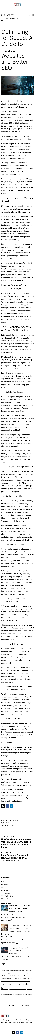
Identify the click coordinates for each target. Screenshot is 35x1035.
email (10, 973)
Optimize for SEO (26, 978)
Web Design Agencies (17, 994)
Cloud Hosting (29, 968)
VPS (32, 992)
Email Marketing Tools (16, 973)
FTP (2, 881)
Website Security (7, 899)
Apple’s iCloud (12, 968)
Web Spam (25, 994)
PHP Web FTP (8, 15)
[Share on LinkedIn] (11, 806)
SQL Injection (8, 992)
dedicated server (22, 970)
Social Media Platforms (21, 988)
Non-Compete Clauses (17, 978)
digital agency (29, 970)
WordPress (30, 994)
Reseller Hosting (4, 984)
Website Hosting (7, 896)
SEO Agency (11, 984)
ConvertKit (3, 970)
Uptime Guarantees (21, 992)
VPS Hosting (4, 994)
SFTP (23, 984)
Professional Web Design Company (22, 980)
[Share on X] (3, 806)
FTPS (2, 975)
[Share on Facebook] (7, 806)
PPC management (11, 980)
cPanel (7, 970)
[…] (12, 920)
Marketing (5, 884)
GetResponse (7, 975)
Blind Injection (22, 968)
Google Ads (12, 975)
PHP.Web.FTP (7, 823)
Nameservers (9, 978)
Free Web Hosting (25, 973)
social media (13, 988)
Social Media (5, 890)
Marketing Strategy (20, 975)
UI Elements (14, 992)
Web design (9, 994)
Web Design (5, 893)
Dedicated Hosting (14, 970)
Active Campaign (5, 968)
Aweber (17, 968)
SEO (10, 123)
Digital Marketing (5, 973)
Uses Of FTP (28, 992)
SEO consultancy (18, 984)
